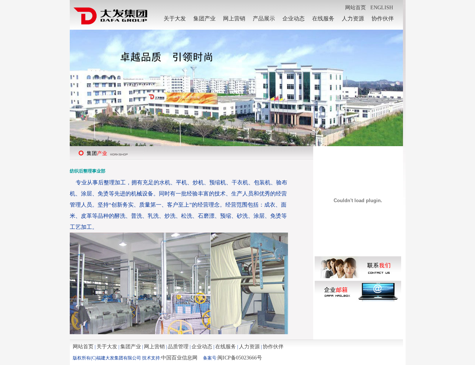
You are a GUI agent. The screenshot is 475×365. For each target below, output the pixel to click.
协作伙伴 (382, 19)
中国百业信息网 (179, 358)
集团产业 (204, 19)
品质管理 (178, 346)
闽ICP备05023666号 (239, 358)
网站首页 (355, 7)
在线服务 (323, 19)
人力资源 (353, 19)
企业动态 (293, 19)
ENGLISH (381, 7)
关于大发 (175, 19)
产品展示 (264, 19)
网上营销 (234, 19)
